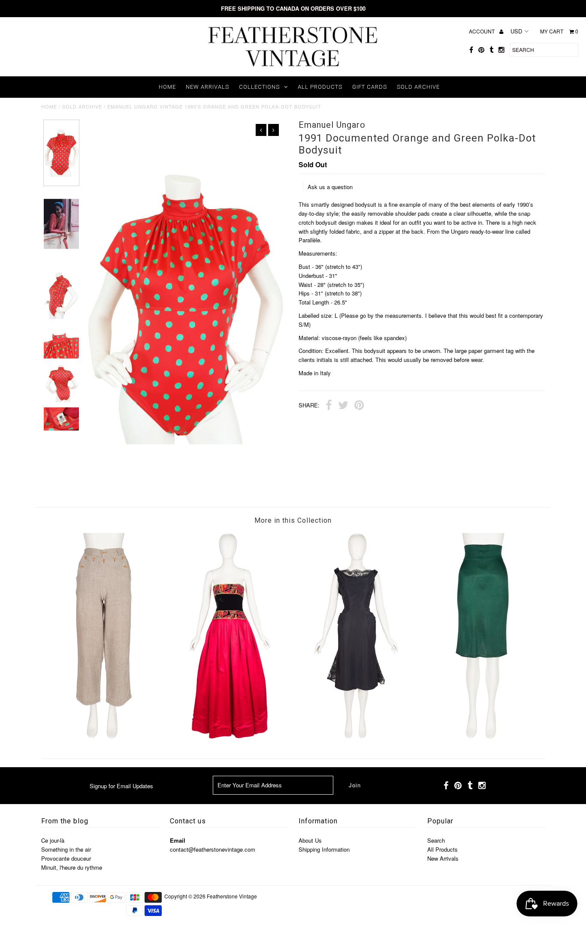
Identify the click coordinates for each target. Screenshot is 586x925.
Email (177, 840)
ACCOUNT (482, 31)
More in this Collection (293, 520)
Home (167, 87)
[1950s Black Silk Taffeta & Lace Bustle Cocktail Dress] (356, 736)
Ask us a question (330, 187)
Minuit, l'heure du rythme (71, 867)
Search (436, 840)
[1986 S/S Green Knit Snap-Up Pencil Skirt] (482, 736)
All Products (320, 87)
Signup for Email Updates (121, 786)
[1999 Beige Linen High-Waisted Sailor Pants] (104, 736)
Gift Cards (369, 87)
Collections (259, 87)
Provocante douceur (66, 858)
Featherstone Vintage (232, 896)
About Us (310, 840)
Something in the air (66, 849)
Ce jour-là (52, 840)
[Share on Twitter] (343, 406)
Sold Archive (418, 87)
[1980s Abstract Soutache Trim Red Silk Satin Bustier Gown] (230, 736)
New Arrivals (207, 87)
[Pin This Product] (359, 406)
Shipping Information (324, 849)
